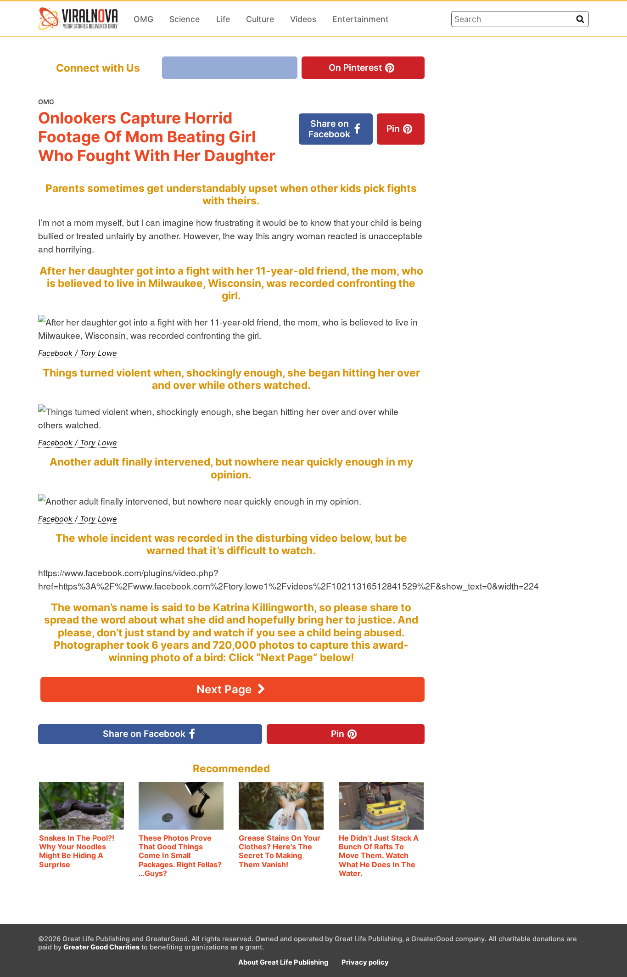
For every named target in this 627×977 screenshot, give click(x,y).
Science (184, 19)
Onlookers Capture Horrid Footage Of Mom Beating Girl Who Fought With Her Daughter (156, 136)
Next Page (225, 689)
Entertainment (360, 19)
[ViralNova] (78, 18)
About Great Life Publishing (283, 962)
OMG (143, 19)
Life (223, 19)
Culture (260, 19)
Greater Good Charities (101, 947)
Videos (303, 19)
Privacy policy (365, 962)
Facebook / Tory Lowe (77, 353)
